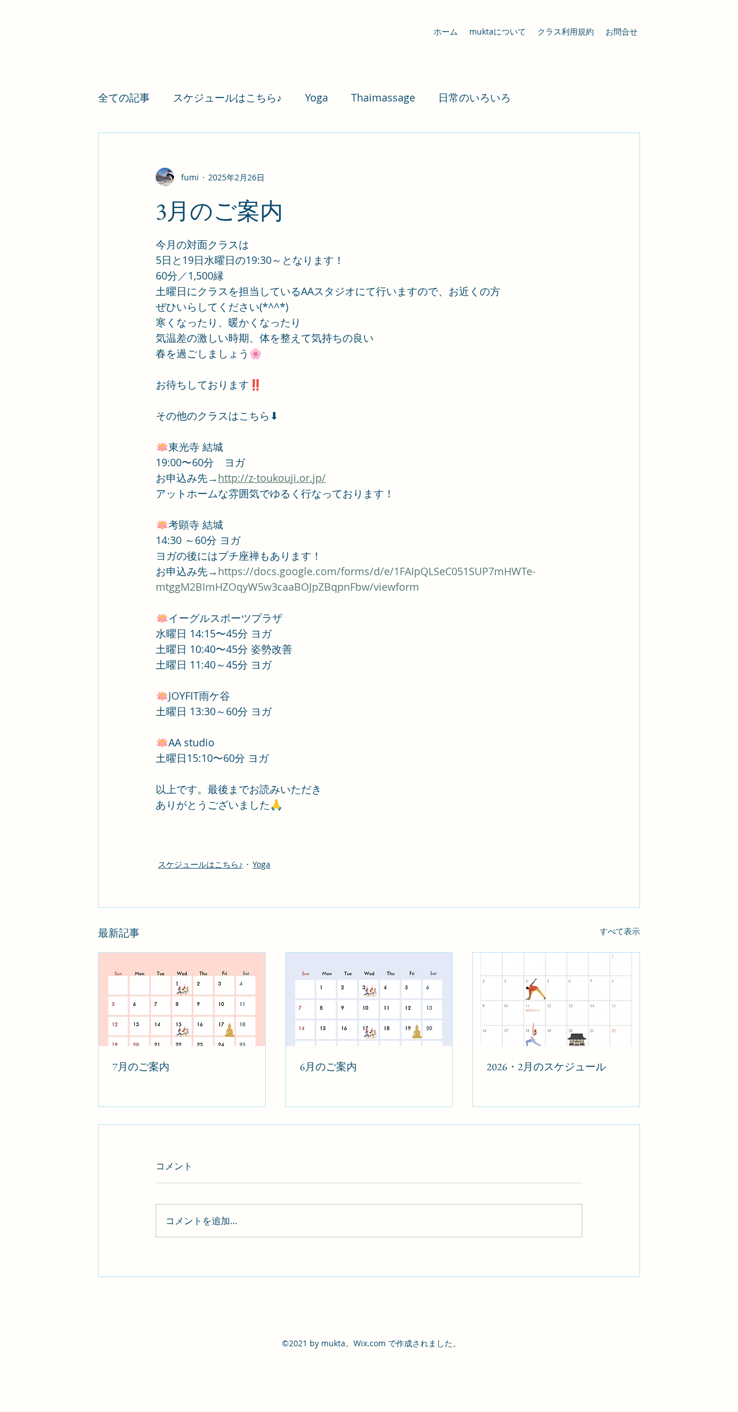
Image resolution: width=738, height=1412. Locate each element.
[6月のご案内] (369, 999)
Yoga (316, 97)
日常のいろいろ (474, 97)
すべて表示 (620, 931)
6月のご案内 (328, 1066)
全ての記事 (124, 97)
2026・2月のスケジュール (546, 1066)
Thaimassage (383, 97)
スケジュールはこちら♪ (227, 97)
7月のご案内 (141, 1066)
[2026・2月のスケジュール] (556, 999)
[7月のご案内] (182, 999)
